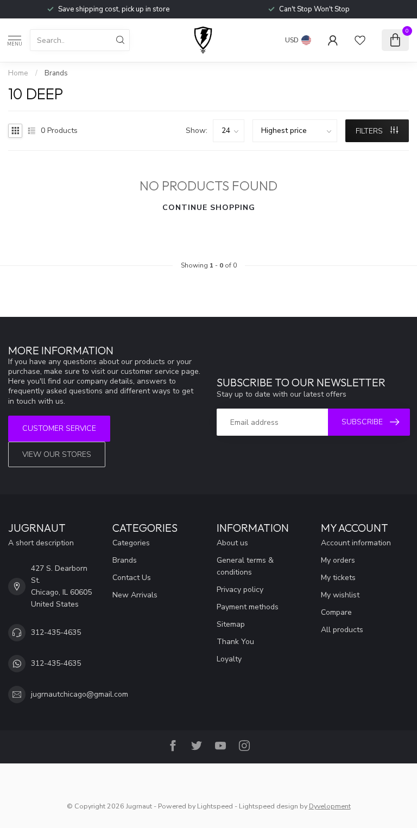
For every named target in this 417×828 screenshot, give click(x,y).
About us (232, 543)
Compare (336, 612)
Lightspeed (215, 806)
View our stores (56, 454)
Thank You (235, 641)
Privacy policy (240, 589)
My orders (338, 560)
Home (18, 73)
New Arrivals (134, 595)
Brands (56, 73)
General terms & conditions (245, 566)
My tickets (338, 577)
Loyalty (229, 659)
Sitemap (231, 624)
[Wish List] (360, 40)
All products (342, 630)
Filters (370, 131)
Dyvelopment (330, 806)
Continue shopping (208, 207)
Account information (356, 543)
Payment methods (248, 607)
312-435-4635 (56, 632)
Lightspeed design (268, 806)
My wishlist (340, 595)
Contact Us (131, 577)
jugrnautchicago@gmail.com (79, 694)
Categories (131, 543)
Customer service (59, 428)
